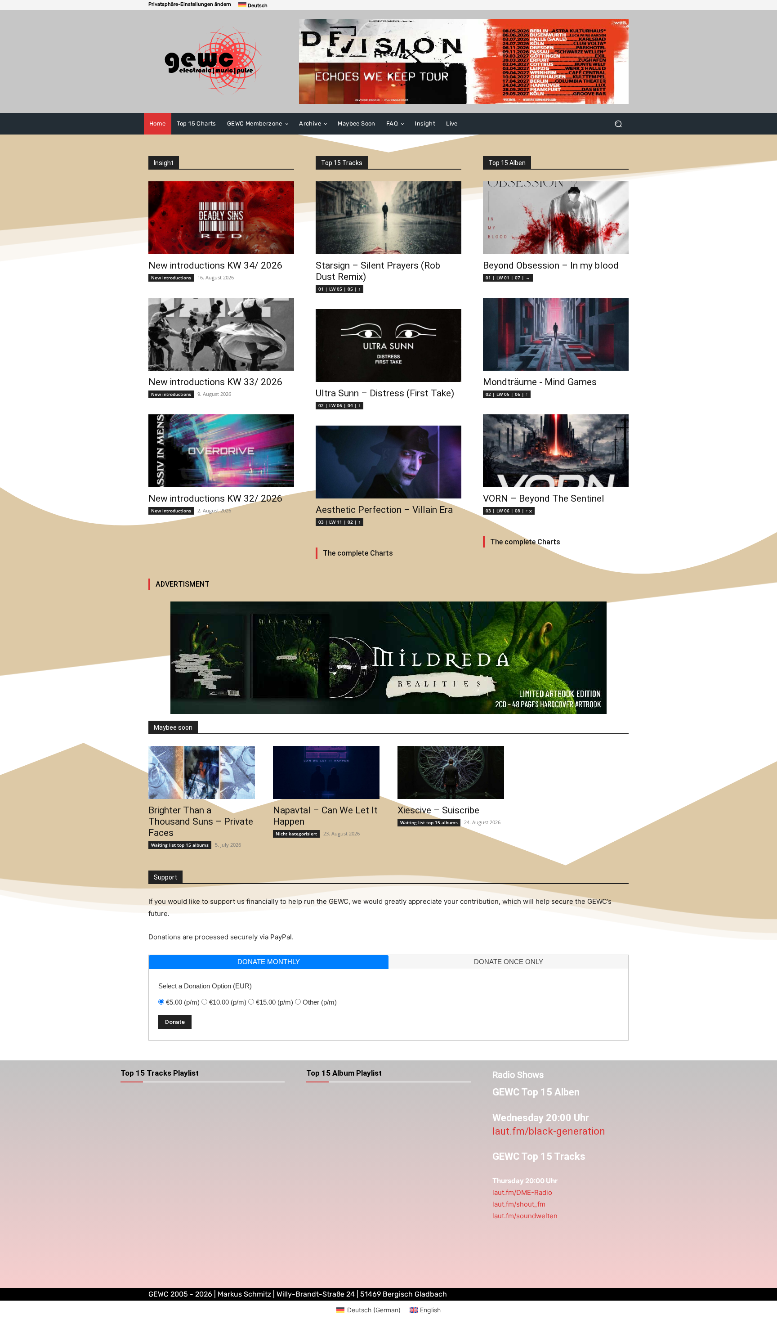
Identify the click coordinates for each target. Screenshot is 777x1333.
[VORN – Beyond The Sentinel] (556, 450)
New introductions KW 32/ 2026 (215, 498)
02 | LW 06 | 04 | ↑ (339, 405)
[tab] (268, 962)
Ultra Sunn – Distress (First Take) (385, 393)
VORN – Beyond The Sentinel (543, 498)
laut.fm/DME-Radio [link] (522, 1192)
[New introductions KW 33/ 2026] (221, 334)
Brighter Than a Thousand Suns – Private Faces (200, 821)
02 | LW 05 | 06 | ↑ (507, 394)
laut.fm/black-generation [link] (548, 1131)
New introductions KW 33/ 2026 (215, 382)
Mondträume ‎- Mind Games (540, 382)
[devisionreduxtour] (464, 61)
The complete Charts (358, 553)
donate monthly (268, 961)
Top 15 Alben (507, 162)
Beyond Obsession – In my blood (551, 265)
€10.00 (227, 1002)
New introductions (171, 277)
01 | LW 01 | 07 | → (508, 277)
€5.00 (183, 1002)
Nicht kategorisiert (296, 833)
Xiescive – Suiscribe (438, 810)
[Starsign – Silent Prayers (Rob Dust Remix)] (388, 217)
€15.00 (274, 1002)
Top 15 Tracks (341, 162)
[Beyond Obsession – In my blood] (556, 217)
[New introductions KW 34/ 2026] (221, 217)
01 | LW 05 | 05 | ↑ (339, 289)
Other (320, 1002)
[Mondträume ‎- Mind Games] (556, 334)
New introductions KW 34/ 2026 (215, 265)
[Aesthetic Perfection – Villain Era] (388, 462)
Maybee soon (173, 727)
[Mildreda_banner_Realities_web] (388, 657)
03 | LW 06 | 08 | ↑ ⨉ (509, 510)
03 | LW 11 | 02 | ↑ (339, 522)
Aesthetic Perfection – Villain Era (384, 509)
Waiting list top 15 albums (180, 845)
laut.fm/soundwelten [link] (525, 1216)
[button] (189, 4)
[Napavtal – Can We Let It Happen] (326, 772)
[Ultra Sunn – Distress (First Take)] (388, 345)
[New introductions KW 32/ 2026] (221, 450)
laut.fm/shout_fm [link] (518, 1204)
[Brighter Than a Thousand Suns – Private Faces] (201, 772)
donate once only (508, 961)
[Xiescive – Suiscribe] (450, 772)
